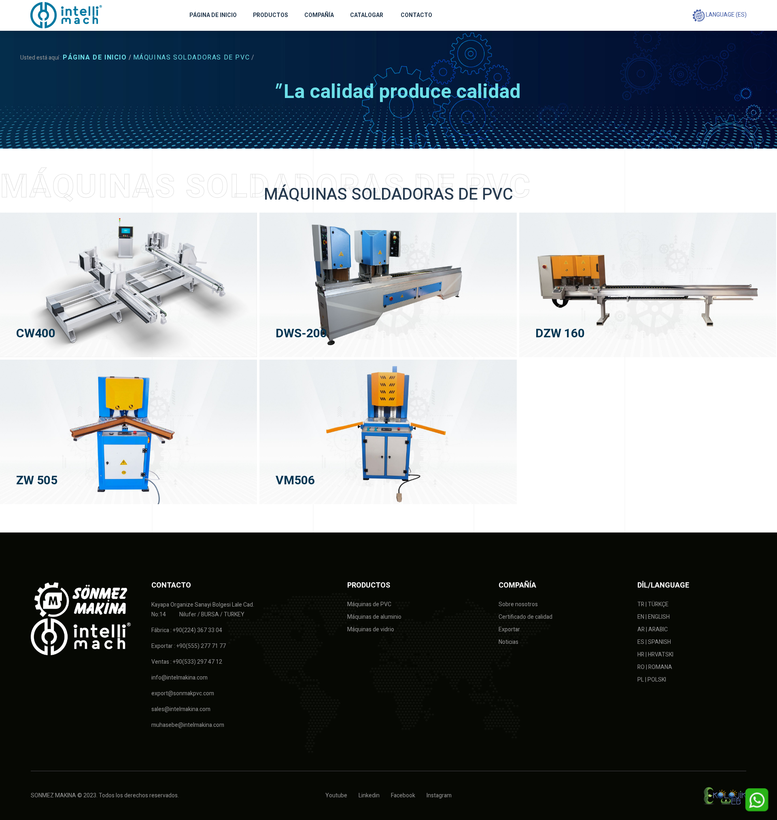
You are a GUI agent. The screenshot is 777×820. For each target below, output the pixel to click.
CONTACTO (416, 15)
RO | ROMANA (654, 667)
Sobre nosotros (518, 604)
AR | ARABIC (652, 629)
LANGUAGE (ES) (726, 15)
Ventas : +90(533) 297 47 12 (186, 662)
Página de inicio (95, 57)
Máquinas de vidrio (370, 629)
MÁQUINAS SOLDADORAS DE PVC (191, 57)
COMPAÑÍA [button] (319, 15)
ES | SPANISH (654, 642)
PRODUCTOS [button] (270, 15)
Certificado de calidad (525, 617)
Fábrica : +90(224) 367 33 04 (186, 630)
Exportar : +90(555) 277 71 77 (188, 646)
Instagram (439, 795)
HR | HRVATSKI (655, 654)
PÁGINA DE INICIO (213, 15)
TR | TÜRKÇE (653, 604)
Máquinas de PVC (369, 604)
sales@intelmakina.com (180, 709)
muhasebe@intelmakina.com (187, 725)
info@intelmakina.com (179, 677)
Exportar (509, 629)
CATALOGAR (366, 15)
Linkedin (369, 795)
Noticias (508, 642)
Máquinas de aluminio (374, 617)
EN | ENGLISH (653, 617)
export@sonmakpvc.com (182, 693)
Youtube (336, 795)
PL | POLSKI (651, 679)
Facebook (403, 795)
